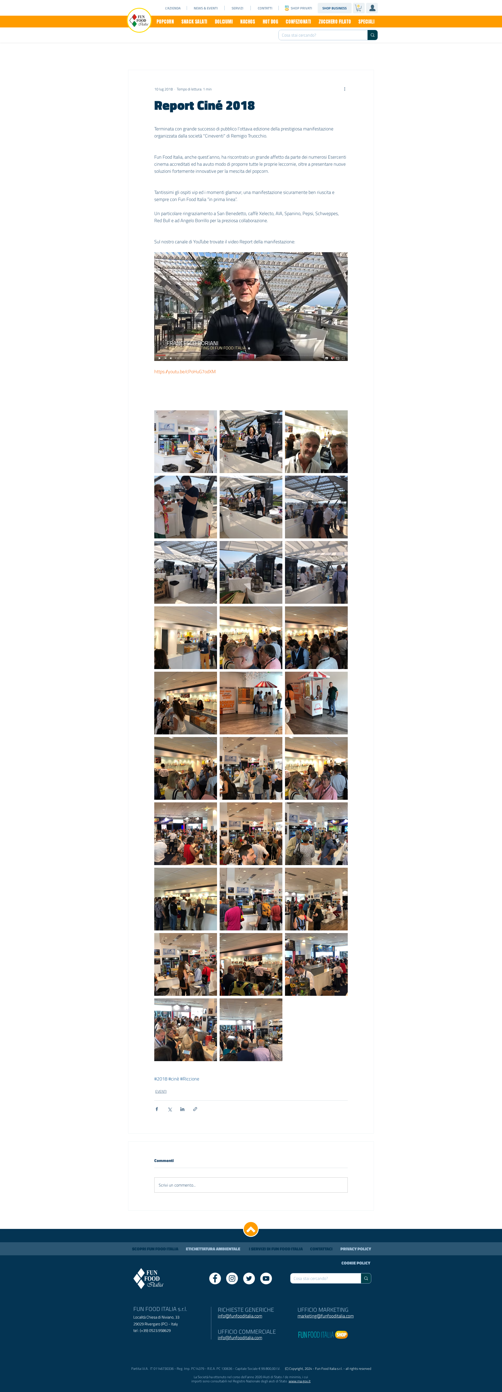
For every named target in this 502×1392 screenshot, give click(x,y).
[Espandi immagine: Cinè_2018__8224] (251, 441)
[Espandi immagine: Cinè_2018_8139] (316, 833)
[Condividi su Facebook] (156, 1109)
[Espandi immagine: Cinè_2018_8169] (316, 703)
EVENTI (161, 1091)
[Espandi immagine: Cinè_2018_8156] (185, 833)
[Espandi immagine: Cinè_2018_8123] (185, 703)
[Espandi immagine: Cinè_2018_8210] (316, 572)
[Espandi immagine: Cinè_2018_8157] (316, 964)
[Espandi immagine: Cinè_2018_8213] (316, 507)
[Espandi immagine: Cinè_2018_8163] (185, 1029)
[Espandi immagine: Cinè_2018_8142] (185, 899)
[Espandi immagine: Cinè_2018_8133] (251, 964)
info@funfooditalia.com (240, 1337)
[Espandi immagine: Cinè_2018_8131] (316, 441)
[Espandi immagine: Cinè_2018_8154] (251, 833)
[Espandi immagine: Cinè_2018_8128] (251, 637)
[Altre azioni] (344, 89)
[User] (372, 8)
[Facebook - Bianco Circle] (215, 1278)
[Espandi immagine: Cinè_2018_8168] (316, 637)
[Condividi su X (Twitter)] (169, 1109)
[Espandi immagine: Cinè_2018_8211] (251, 572)
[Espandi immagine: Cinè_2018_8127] (185, 768)
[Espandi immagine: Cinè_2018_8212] (185, 572)
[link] (359, 8)
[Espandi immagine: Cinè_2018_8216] (185, 507)
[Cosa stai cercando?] (372, 35)
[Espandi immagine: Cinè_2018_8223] (251, 507)
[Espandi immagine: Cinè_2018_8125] (251, 768)
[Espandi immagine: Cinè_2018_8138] (251, 899)
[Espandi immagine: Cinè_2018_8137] (316, 899)
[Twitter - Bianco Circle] (249, 1278)
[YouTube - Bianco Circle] (266, 1278)
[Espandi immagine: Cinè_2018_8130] (185, 637)
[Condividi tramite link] (195, 1109)
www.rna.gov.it (300, 1381)
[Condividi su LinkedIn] (182, 1109)
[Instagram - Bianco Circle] (232, 1278)
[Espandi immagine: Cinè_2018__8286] (185, 441)
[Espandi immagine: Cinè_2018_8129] (316, 768)
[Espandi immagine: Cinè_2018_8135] (185, 964)
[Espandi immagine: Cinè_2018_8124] (251, 703)
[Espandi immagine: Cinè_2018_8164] (251, 1029)
